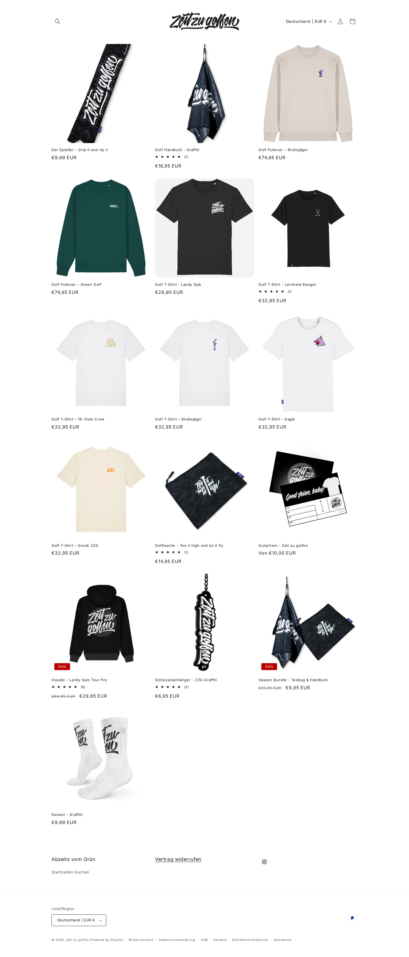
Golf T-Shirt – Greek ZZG (74, 545)
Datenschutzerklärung (177, 940)
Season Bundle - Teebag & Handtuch (293, 680)
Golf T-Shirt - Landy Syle (178, 284)
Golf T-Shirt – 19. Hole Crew (78, 419)
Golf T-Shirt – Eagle (276, 419)
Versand (219, 940)
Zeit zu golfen (77, 940)
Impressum (283, 940)
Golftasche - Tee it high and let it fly (189, 545)
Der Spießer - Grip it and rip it (79, 149)
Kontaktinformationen (250, 940)
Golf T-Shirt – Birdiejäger (178, 419)
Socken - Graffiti (66, 814)
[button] (57, 21)
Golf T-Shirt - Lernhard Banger (287, 284)
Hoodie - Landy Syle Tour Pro (79, 680)
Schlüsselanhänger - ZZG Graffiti (186, 680)
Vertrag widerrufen (178, 859)
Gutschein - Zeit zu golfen (283, 545)
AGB (204, 940)
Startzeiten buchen (70, 872)
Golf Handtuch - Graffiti (177, 149)
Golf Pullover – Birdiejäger (283, 149)
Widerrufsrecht (141, 940)
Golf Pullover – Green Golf (76, 284)
